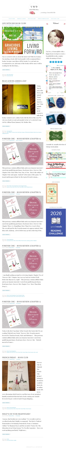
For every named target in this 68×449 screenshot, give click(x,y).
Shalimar (35, 240)
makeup (28, 240)
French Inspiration (15, 185)
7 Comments (18, 247)
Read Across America (37, 132)
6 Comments (17, 25)
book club (11, 75)
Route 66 (6, 133)
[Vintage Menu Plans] (56, 142)
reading (3, 133)
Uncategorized (9, 131)
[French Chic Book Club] (56, 125)
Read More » (6, 69)
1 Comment (18, 193)
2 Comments (17, 82)
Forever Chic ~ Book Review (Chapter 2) (21, 245)
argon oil (8, 187)
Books (12, 74)
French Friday (26, 187)
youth (37, 352)
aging (8, 352)
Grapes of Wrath (25, 132)
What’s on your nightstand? (16, 414)
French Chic (20, 352)
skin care (23, 296)
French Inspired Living (22, 185)
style (34, 352)
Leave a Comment (19, 140)
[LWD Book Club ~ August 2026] (56, 109)
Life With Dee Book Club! (14, 23)
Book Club (8, 74)
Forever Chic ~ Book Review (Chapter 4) (21, 138)
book (8, 75)
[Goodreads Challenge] (56, 223)
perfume (31, 240)
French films (21, 187)
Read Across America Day (14, 81)
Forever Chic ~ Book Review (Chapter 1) (21, 301)
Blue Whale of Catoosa (11, 132)
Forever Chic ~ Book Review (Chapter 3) (21, 192)
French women (23, 240)
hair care (30, 187)
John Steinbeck (30, 132)
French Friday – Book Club (15, 357)
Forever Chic (16, 187)
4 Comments (18, 303)
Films (10, 185)
